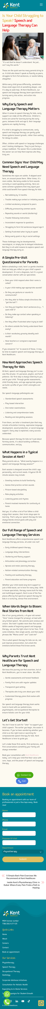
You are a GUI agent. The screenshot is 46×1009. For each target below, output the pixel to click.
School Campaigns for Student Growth (17, 993)
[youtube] (22, 1001)
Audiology (6, 975)
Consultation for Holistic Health (15, 985)
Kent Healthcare (32, 755)
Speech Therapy (8, 967)
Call (24, 781)
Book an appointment (11, 952)
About (4, 939)
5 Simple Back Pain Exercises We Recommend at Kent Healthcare (21, 876)
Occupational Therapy (11, 971)
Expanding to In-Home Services (14, 989)
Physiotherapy (8, 963)
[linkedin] (16, 1001)
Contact (5, 948)
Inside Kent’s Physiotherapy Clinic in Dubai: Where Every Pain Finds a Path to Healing (22, 885)
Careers (5, 943)
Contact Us (26, 775)
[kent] (11, 8)
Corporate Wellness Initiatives (14, 980)
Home (4, 934)
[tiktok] (28, 1001)
